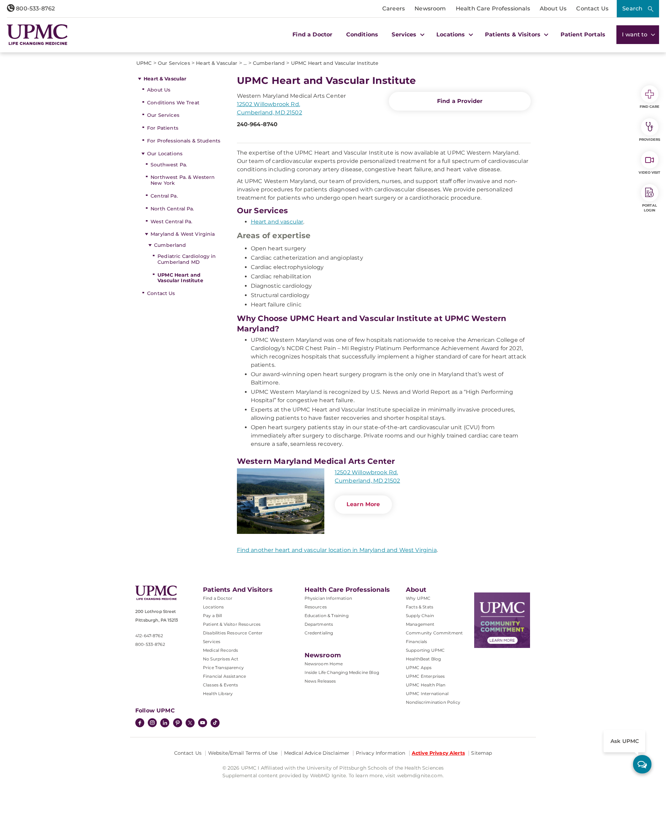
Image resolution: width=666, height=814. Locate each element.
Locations (213, 606)
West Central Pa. (171, 221)
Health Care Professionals (493, 8)
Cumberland (170, 245)
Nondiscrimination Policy (433, 702)
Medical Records (220, 650)
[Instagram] (152, 723)
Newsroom (430, 8)
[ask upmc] (642, 764)
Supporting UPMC (425, 650)
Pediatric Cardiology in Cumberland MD (186, 259)
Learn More (363, 504)
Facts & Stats (419, 606)
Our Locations (164, 153)
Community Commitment (434, 632)
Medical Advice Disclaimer (317, 753)
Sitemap (481, 753)
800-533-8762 (35, 8)
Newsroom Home (324, 663)
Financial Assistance (224, 676)
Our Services (163, 115)
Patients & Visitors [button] (513, 34)
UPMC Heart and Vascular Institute (180, 278)
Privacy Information (380, 753)
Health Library (218, 693)
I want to (635, 34)
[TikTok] (215, 722)
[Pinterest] (177, 723)
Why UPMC (418, 598)
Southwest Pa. (169, 165)
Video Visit (649, 172)
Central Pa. (164, 196)
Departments (319, 624)
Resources (316, 606)
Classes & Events (220, 684)
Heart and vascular (277, 221)
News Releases (320, 681)
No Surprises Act (221, 658)
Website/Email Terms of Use (243, 753)
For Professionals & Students (183, 141)
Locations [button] (451, 34)
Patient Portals (583, 34)
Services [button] (405, 34)
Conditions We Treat (173, 102)
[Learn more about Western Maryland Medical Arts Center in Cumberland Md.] (280, 501)
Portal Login (649, 208)
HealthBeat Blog (423, 658)
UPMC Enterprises (425, 676)
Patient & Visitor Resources (232, 624)
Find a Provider (460, 101)
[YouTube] (202, 723)
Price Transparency (223, 667)
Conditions (362, 34)
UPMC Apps (419, 667)
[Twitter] (190, 722)
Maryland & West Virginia (183, 234)
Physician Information (328, 598)
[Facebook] (139, 723)
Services (211, 641)
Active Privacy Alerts (438, 753)
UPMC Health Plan (426, 684)
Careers (393, 8)
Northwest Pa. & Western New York (183, 180)
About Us (553, 8)
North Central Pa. (172, 209)
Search (632, 8)
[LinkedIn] (164, 723)
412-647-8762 (149, 635)
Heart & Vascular (165, 79)
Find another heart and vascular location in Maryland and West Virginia (337, 550)
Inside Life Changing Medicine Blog (342, 672)
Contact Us (592, 8)
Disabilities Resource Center (233, 632)
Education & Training (327, 615)
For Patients (162, 128)
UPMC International (427, 693)
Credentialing (319, 632)
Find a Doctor (312, 34)
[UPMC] (37, 34)
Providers (649, 139)
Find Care (650, 106)
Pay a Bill (212, 615)
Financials (416, 641)
